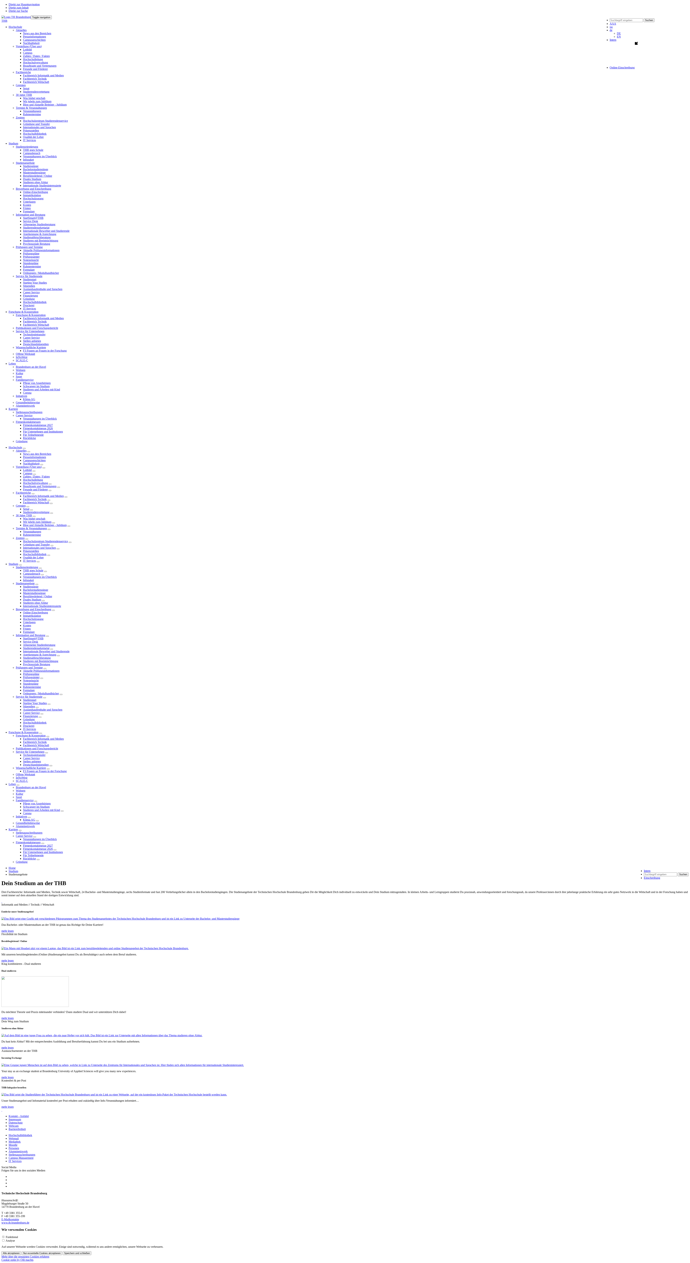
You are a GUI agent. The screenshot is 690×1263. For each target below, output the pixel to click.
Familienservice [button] (25, 379)
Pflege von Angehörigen (37, 383)
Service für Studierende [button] (29, 276)
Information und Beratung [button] (30, 214)
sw (611, 26)
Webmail (14, 1138)
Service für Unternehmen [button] (30, 331)
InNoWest (21, 357)
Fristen (27, 208)
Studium (13, 563)
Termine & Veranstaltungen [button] (31, 107)
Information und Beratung (30, 635)
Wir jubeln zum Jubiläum (37, 101)
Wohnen (20, 370)
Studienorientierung (27, 567)
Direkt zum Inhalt (19, 7)
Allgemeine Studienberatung (39, 224)
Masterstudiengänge (34, 172)
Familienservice (25, 800)
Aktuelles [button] (21, 30)
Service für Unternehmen (30, 751)
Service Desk (30, 221)
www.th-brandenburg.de (15, 1222)
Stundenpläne (30, 263)
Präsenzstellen (31, 130)
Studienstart (29, 279)
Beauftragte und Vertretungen (39, 65)
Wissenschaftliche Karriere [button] (31, 347)
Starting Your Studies (35, 282)
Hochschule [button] (15, 26)
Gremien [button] (21, 85)
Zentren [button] (20, 117)
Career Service (31, 292)
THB (4, 20)
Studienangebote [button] (25, 162)
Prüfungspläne (31, 253)
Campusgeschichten (34, 39)
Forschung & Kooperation (23, 732)
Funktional (12, 1237)
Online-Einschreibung (35, 192)
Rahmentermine (32, 114)
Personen (14, 1148)
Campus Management (21, 1157)
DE (619, 33)
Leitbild (27, 49)
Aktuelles (21, 450)
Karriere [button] (13, 408)
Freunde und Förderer (35, 69)
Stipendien (29, 285)
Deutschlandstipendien (36, 344)
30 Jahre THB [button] (24, 94)
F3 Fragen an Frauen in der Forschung (45, 350)
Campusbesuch (31, 153)
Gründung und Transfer (36, 124)
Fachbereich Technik (35, 78)
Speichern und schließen (77, 1253)
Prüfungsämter (31, 256)
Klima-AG (29, 399)
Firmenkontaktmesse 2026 (38, 428)
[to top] (1, 901)
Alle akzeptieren (11, 1253)
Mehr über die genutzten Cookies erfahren (25, 1256)
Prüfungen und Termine (29, 667)
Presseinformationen (34, 36)
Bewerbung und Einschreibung (33, 609)
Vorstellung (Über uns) (29, 466)
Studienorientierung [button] (27, 146)
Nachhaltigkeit (31, 43)
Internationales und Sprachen (39, 127)
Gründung (29, 298)
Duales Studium (32, 179)
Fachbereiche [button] (23, 72)
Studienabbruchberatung (37, 237)
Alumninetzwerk (25, 405)
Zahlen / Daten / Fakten (36, 56)
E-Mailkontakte (10, 1219)
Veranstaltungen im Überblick (40, 156)
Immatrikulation (32, 195)
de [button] (611, 30)
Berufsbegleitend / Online (37, 175)
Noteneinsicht (31, 260)
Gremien (21, 505)
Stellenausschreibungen (29, 412)
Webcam (14, 1125)
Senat (26, 88)
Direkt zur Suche (18, 10)
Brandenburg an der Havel (31, 366)
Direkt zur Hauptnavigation (24, 4)
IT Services (29, 140)
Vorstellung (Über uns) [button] (29, 46)
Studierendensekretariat (36, 227)
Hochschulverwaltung (35, 62)
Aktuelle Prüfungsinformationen (41, 250)
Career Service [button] (24, 415)
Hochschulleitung (33, 59)
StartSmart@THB (33, 217)
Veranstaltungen (32, 111)
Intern (613, 39)
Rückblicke (29, 438)
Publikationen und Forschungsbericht (37, 328)
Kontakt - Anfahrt (19, 1116)
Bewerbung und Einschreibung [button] (33, 188)
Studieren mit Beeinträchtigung (40, 240)
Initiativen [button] (21, 395)
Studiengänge (30, 166)
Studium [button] (13, 143)
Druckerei (28, 305)
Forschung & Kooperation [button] (23, 311)
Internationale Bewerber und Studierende (46, 230)
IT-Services (29, 308)
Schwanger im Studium (36, 386)
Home (12, 867)
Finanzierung (30, 295)
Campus (27, 52)
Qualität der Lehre (33, 136)
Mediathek (15, 1141)
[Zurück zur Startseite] (16, 17)
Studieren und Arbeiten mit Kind (41, 389)
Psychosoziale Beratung (36, 243)
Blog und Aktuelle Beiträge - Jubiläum (45, 104)
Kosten (27, 204)
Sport (19, 376)
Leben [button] (12, 363)
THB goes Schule (33, 149)
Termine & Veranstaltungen (31, 528)
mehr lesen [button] (7, 930)
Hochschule (15, 447)
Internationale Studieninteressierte (42, 185)
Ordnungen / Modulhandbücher (41, 272)
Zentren (20, 538)
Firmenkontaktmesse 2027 (38, 425)
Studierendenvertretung (36, 91)
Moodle (13, 1144)
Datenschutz (16, 1122)
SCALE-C (22, 360)
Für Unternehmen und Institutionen (43, 431)
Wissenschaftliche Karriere (31, 767)
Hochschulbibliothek (35, 133)
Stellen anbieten (32, 340)
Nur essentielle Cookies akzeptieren (42, 1253)
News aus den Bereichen (37, 33)
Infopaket (28, 159)
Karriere (13, 829)
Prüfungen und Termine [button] (29, 247)
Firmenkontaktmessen (28, 842)
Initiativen (21, 816)
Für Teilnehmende (33, 434)
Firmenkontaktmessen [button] (28, 421)
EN (619, 36)
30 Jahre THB (24, 515)
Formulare (29, 211)
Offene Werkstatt (25, 353)
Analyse (10, 1240)
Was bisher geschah (34, 98)
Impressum (15, 1119)
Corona (27, 392)
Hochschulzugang (33, 198)
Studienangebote (25, 583)
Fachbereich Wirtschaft (36, 81)
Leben (12, 784)
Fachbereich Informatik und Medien (43, 75)
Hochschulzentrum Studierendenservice (45, 120)
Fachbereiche (23, 492)
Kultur (19, 373)
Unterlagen (29, 201)
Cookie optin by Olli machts (17, 1259)
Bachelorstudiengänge (35, 169)
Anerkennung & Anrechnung (39, 234)
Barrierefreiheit (17, 1129)
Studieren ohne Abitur (35, 182)
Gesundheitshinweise (28, 402)
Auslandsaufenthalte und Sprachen (42, 289)
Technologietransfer (34, 334)
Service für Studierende (29, 696)
